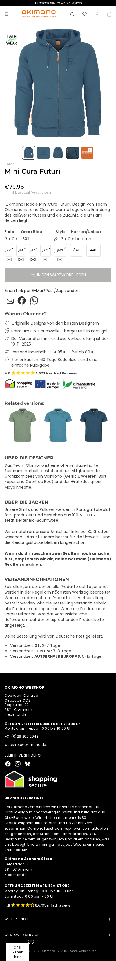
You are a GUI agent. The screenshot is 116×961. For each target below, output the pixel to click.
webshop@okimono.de (25, 744)
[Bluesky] (27, 763)
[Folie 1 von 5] (29, 153)
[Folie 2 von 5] (43, 153)
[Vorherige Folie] (11, 425)
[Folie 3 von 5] (58, 153)
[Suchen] (72, 14)
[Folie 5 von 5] (87, 153)
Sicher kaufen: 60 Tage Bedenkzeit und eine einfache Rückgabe (54, 362)
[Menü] (6, 14)
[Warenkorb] (109, 14)
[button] (17, 952)
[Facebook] (8, 763)
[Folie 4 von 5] (72, 153)
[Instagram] (17, 763)
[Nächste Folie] (105, 425)
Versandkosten (42, 193)
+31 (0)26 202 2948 (22, 736)
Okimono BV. (51, 951)
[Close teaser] (31, 941)
